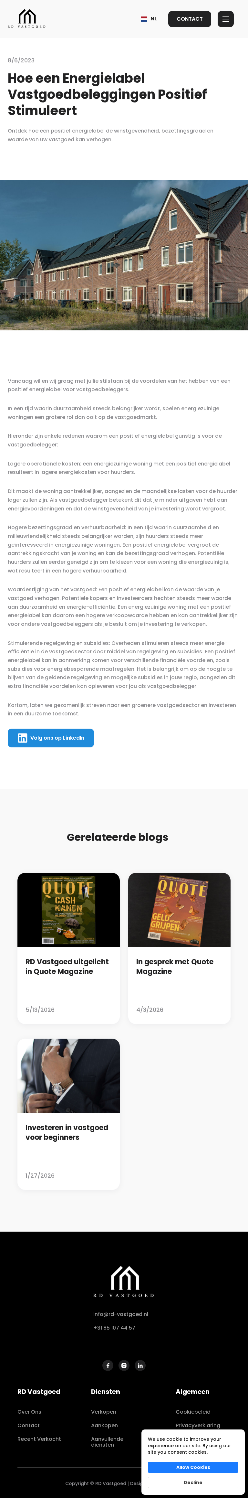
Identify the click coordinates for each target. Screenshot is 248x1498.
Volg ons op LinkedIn (57, 738)
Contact (28, 1425)
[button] (149, 19)
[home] (27, 19)
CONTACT (190, 19)
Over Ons (29, 1412)
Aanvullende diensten (107, 1442)
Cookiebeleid (193, 1412)
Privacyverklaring (198, 1425)
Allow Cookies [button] (193, 1467)
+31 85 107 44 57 (114, 1328)
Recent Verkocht (39, 1439)
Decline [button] (193, 1482)
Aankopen (104, 1425)
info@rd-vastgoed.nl (120, 1314)
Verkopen (103, 1412)
